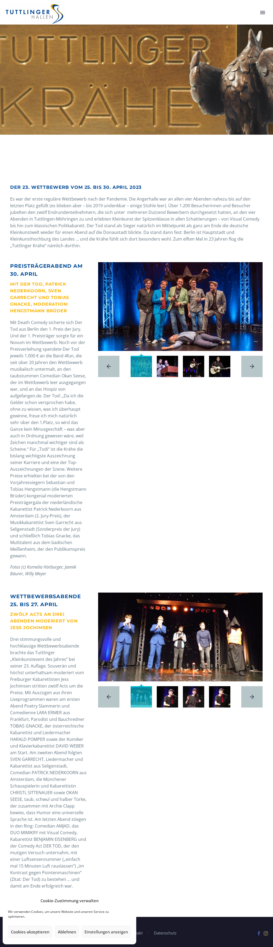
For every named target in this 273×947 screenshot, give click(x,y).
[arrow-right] (252, 366)
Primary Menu (262, 13)
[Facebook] (259, 933)
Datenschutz (165, 933)
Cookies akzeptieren (30, 931)
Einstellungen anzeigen (106, 931)
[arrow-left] (108, 366)
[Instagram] (266, 933)
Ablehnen (67, 931)
